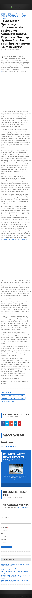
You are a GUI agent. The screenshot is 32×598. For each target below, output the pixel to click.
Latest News (6, 14)
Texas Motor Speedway (9, 404)
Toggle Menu (17, 2)
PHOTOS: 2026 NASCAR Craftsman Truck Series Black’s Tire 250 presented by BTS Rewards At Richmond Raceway (15, 577)
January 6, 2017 (18, 50)
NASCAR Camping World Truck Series (13, 398)
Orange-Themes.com (25, 596)
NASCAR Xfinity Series (8, 401)
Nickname (4, 527)
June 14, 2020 (16, 479)
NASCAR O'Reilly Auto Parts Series (14, 17)
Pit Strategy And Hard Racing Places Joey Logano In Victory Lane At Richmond (14, 572)
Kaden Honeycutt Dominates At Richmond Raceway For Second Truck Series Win (15, 581)
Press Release (7, 50)
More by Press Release (7, 446)
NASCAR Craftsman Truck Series (12, 14)
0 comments (5, 51)
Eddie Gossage (6, 393)
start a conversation (22, 507)
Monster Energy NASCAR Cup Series (13, 395)
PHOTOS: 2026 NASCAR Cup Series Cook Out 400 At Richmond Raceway (14, 568)
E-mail (3, 533)
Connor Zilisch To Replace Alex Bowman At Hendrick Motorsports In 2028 (15, 564)
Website (3, 539)
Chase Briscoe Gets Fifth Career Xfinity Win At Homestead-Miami (16, 477)
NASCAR (14, 14)
